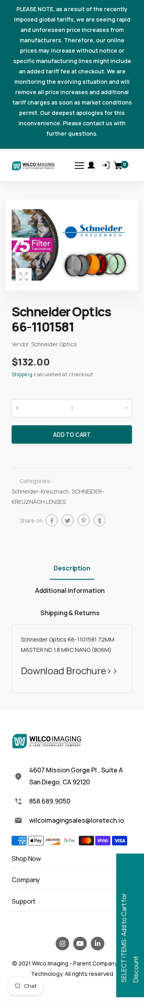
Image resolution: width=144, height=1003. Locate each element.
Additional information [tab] (70, 590)
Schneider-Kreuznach (40, 491)
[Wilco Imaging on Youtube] (80, 943)
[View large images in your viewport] (24, 276)
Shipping (22, 374)
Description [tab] (72, 568)
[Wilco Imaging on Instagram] (62, 943)
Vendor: (21, 344)
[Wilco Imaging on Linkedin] (97, 943)
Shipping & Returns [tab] (70, 612)
